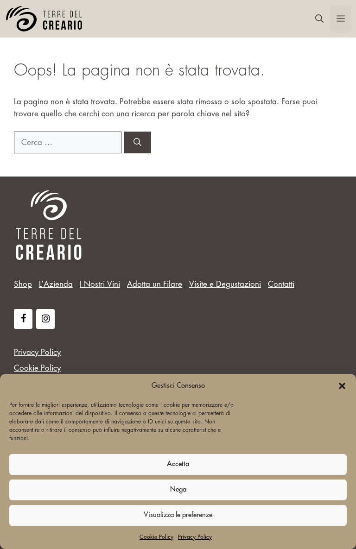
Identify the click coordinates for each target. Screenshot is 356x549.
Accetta (178, 464)
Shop (23, 284)
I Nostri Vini (100, 284)
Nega (178, 489)
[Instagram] (45, 319)
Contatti (281, 284)
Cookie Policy (156, 537)
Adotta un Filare (154, 284)
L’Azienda (56, 284)
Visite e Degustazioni (225, 284)
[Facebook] (23, 319)
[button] (342, 386)
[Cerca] (137, 143)
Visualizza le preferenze (178, 514)
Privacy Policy (195, 537)
